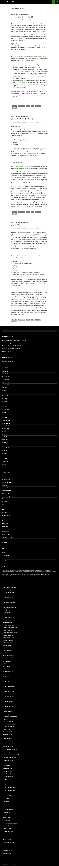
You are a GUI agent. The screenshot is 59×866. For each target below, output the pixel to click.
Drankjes (16, 571)
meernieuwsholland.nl (8, 622)
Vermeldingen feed (6, 555)
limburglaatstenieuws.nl (8, 617)
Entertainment (25, 571)
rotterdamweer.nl (7, 645)
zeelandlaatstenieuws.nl (8, 655)
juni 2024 (4, 387)
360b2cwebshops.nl (7, 666)
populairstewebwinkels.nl (9, 729)
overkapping (22, 105)
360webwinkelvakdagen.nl (9, 706)
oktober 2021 (5, 425)
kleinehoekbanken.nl (8, 760)
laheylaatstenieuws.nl (8, 615)
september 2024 (6, 382)
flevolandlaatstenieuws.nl (9, 602)
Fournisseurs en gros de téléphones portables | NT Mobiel (16, 343)
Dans (9, 571)
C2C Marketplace (6, 482)
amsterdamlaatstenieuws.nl (9, 587)
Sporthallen (31, 572)
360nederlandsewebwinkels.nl (10, 689)
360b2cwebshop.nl (7, 663)
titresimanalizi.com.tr (8, 746)
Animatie (7, 570)
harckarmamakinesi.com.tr (9, 787)
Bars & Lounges (21, 570)
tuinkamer (40, 31)
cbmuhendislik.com (7, 738)
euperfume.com (6, 801)
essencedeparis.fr (7, 795)
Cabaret (35, 570)
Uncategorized (25, 14)
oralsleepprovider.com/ (8, 842)
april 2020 (4, 458)
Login (3, 552)
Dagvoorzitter (5, 571)
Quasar (4, 520)
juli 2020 (4, 450)
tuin (33, 105)
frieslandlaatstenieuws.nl (9, 605)
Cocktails (42, 570)
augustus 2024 (5, 384)
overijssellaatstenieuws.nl (9, 635)
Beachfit (4, 477)
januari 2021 (5, 442)
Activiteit (4, 570)
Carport (17, 225)
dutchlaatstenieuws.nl (8, 597)
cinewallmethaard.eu (8, 765)
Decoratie (12, 571)
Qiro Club (4, 518)
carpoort (36, 234)
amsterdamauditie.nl (8, 585)
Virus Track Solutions (7, 537)
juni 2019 (4, 467)
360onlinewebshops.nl (8, 691)
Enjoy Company (6, 496)
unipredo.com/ (6, 820)
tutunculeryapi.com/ (8, 834)
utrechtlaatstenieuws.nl (8, 647)
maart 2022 (5, 417)
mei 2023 (4, 398)
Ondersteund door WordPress (8, 864)
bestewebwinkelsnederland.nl (10, 716)
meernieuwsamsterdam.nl (9, 620)
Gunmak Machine (6, 351)
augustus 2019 (5, 461)
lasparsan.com (6, 779)
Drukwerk (20, 571)
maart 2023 (5, 401)
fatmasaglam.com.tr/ (8, 847)
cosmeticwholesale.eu (8, 776)
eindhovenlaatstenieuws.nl (9, 600)
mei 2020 (4, 456)
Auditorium (16, 570)
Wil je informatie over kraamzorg (34, 574)
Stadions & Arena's (39, 572)
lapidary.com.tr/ (7, 817)
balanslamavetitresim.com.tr (10, 741)
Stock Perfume (5, 526)
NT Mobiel (4, 509)
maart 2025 (5, 371)
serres (17, 65)
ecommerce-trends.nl (8, 721)
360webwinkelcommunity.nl (9, 699)
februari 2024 (5, 395)
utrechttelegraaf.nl (7, 650)
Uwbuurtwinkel (6, 534)
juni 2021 (4, 434)
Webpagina (26, 574)
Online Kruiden (6, 515)
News (3, 504)
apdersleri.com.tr (7, 828)
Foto (39, 571)
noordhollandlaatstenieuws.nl (10, 632)
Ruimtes (8, 572)
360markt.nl (6, 676)
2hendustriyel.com (7, 806)
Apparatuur (12, 570)
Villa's (22, 574)
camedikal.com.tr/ (7, 853)
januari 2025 (5, 373)
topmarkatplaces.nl (7, 731)
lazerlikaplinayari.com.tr (9, 752)
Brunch (25, 570)
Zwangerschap (46, 574)
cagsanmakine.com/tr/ (8, 809)
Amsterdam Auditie (8, 2)
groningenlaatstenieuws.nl (9, 610)
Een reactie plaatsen (37, 19)
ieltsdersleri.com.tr (7, 825)
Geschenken (50, 571)
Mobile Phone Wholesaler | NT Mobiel (11, 348)
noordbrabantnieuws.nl (8, 630)
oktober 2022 (5, 409)
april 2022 (4, 415)
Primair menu (57, 2)
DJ (14, 571)
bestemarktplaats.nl (7, 714)
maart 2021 (5, 439)
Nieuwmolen (5, 507)
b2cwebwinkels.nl (7, 709)
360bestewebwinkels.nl (8, 671)
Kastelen (54, 571)
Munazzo (4, 501)
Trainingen (46, 572)
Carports (30, 235)
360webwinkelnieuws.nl (8, 704)
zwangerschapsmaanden (6, 575)
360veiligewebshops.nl (8, 696)
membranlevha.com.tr (8, 784)
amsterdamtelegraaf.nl (8, 590)
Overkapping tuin (23, 119)
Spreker (34, 572)
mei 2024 (4, 390)
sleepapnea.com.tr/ (7, 856)
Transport (49, 572)
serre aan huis (35, 56)
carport (15, 105)
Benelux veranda (15, 14)
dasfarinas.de (6, 798)
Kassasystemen (6, 498)
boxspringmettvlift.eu (8, 763)
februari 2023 (5, 404)
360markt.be (6, 681)
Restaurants (4, 572)
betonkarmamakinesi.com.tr (9, 793)
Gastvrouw (45, 571)
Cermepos (4, 485)
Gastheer (41, 571)
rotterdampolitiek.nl (8, 640)
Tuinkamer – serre (23, 16)
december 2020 (6, 445)
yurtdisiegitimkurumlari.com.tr (10, 823)
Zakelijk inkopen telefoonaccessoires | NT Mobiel (14, 340)
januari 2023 (5, 406)
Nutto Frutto (5, 512)
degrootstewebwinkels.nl (9, 719)
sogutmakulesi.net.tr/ (8, 839)
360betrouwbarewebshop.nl (9, 674)
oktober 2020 (5, 447)
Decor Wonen (5, 493)
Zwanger (42, 574)
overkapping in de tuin (19, 129)
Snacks (17, 572)
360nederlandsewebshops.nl (10, 686)
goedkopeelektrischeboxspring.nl (11, 754)
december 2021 (6, 420)
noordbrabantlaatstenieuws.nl (10, 627)
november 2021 (6, 423)
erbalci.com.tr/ (6, 845)
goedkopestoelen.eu (7, 771)
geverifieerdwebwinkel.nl (9, 724)
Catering (39, 570)
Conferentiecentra (48, 570)
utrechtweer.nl (6, 652)
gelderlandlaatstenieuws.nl (9, 607)
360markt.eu (6, 679)
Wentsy (4, 539)
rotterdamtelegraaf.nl (8, 642)
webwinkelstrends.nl (8, 734)
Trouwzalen (11, 574)
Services (12, 572)
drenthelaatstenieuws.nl (8, 595)
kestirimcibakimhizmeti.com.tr (10, 749)
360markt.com (6, 684)
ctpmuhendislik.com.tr (8, 831)
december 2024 (6, 376)
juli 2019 (4, 464)
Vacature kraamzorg (17, 574)
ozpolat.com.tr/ (6, 815)
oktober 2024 (5, 379)
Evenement (30, 571)
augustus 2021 (5, 428)
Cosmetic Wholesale (7, 490)
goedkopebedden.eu (7, 768)
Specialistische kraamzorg (24, 572)
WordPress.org (6, 560)
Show (15, 572)
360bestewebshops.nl (8, 669)
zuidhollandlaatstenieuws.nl (9, 657)
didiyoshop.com (7, 782)
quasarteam (26, 19)
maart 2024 (5, 393)
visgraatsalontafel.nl (8, 773)
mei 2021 (4, 436)
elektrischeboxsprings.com (9, 757)
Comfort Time (5, 487)
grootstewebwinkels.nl (8, 726)
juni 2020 (4, 453)
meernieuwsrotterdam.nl (9, 625)
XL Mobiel (4, 542)
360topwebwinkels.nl (8, 694)
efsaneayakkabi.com (7, 836)
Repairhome (5, 523)
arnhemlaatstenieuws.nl (8, 592)
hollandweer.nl (6, 612)
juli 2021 (4, 431)
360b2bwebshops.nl (8, 661)
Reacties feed (5, 558)
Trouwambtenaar (5, 574)
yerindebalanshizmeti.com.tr (10, 743)
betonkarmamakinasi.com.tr (9, 804)
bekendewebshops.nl (8, 711)
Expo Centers (35, 571)
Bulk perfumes (9, 361)
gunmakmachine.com (8, 850)
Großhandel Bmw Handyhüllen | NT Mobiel (12, 345)
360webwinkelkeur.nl (8, 701)
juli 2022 (4, 412)
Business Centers (30, 570)
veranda (15, 107)
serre (21, 80)
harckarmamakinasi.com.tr (9, 790)
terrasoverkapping (18, 166)
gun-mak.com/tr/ (7, 812)
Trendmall (4, 529)
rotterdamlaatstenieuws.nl (9, 637)
